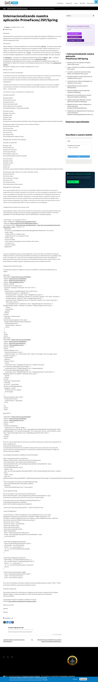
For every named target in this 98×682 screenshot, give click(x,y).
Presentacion (64, 676)
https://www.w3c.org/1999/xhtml (21, 277)
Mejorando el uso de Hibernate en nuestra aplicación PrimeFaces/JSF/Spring (79, 96)
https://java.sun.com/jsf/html (18, 278)
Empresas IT (69, 4)
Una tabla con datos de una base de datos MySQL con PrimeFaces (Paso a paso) (79, 72)
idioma (45, 57)
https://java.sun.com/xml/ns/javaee (26, 221)
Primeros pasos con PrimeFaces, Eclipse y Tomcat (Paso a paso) (79, 63)
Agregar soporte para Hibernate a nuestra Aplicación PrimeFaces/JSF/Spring (79, 100)
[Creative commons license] (6, 676)
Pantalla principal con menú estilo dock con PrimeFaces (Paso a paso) (79, 77)
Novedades (82, 3)
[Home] (11, 3)
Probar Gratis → (72, 181)
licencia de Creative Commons (31, 676)
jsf (12, 618)
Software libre (8, 29)
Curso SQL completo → (74, 33)
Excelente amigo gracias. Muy (16, 627)
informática (8, 57)
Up (32, 639)
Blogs (76, 4)
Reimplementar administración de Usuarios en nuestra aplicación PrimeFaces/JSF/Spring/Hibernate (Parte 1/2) (80, 112)
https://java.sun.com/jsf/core (17, 280)
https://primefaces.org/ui (16, 282)
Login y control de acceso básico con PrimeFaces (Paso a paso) (81, 68)
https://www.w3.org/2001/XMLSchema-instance (24, 223)
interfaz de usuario (40, 59)
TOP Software (60, 4)
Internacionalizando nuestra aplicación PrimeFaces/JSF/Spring (78, 91)
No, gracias (83, 679)
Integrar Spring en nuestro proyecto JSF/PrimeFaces (77, 86)
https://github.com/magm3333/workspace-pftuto (22, 601)
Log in (53, 634)
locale (29, 52)
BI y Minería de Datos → (74, 37)
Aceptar (75, 679)
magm (7, 27)
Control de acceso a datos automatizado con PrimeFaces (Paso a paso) (79, 82)
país (50, 57)
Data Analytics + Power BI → (75, 40)
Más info (45, 679)
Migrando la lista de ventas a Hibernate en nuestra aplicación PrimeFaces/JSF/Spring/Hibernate (79, 106)
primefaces (8, 618)
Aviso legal (72, 676)
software (43, 46)
